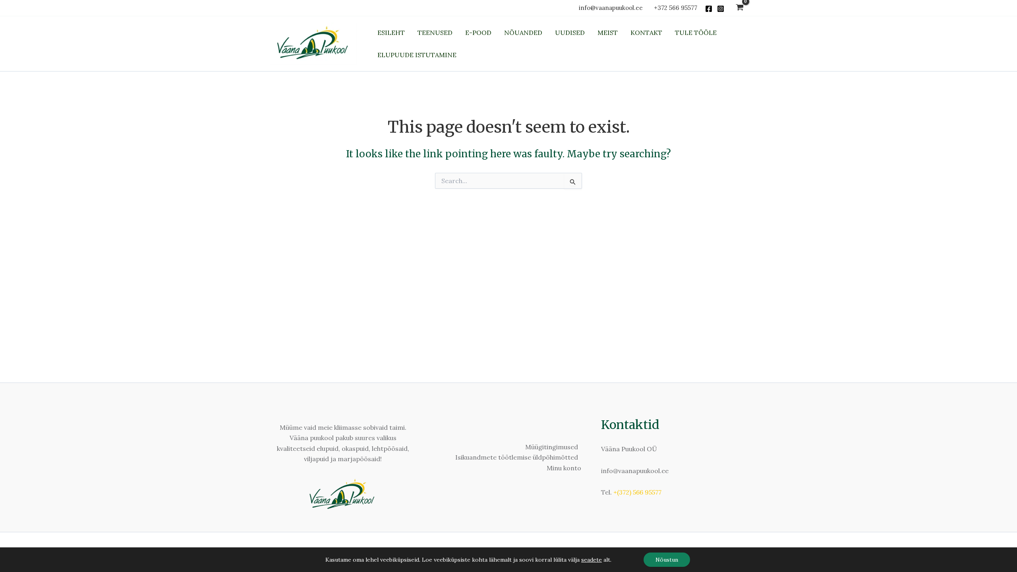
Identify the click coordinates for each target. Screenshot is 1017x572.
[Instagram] (720, 8)
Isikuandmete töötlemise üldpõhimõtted (516, 457)
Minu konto (564, 468)
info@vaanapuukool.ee (612, 8)
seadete (591, 559)
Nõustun (666, 559)
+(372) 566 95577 (637, 492)
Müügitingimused (551, 447)
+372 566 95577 (675, 8)
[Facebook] (708, 8)
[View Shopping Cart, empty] (739, 8)
